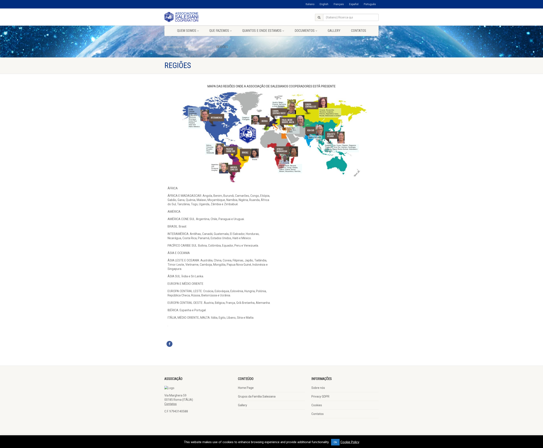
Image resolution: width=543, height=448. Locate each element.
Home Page (246, 387)
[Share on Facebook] (169, 344)
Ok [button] (335, 442)
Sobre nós (318, 387)
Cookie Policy (349, 442)
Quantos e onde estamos (261, 31)
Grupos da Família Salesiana (257, 396)
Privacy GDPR (320, 396)
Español (353, 4)
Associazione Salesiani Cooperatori (188, 47)
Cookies (316, 405)
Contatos (358, 31)
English (324, 4)
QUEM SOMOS (186, 31)
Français (339, 4)
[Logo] (198, 17)
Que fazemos (219, 31)
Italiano (310, 4)
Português (370, 4)
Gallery (334, 31)
